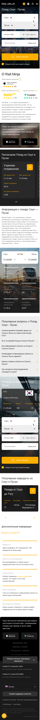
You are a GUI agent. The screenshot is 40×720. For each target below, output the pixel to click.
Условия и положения (9, 707)
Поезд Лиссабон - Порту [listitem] (19, 650)
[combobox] (16, 17)
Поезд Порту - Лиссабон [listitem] (19, 654)
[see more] (30, 167)
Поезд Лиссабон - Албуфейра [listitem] (20, 658)
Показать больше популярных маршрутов (18, 667)
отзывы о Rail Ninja (23, 583)
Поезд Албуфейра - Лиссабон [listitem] (20, 661)
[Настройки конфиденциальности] (4, 715)
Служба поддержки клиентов (20, 701)
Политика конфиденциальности (27, 707)
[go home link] (8, 4)
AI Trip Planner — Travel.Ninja (11, 711)
